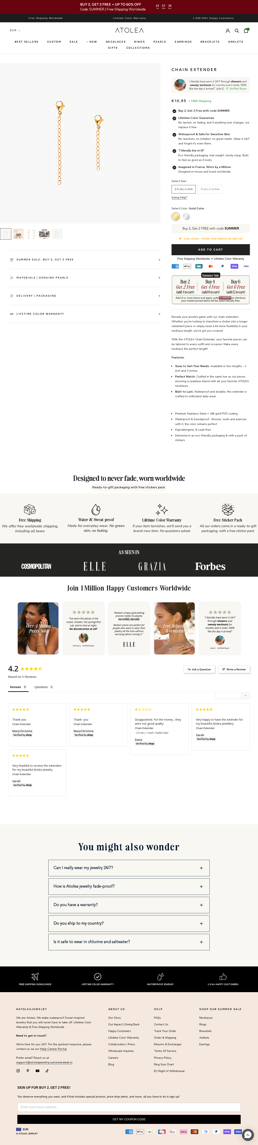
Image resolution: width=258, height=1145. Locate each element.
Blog (111, 1064)
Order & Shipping (165, 1038)
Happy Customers (119, 1031)
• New (92, 41)
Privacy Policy (162, 1058)
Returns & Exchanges (168, 1044)
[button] (129, 868)
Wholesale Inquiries (121, 1051)
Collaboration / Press (121, 1044)
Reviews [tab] (15, 687)
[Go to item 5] (57, 234)
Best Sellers (27, 41)
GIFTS (113, 47)
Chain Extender (21, 724)
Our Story (114, 1018)
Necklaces (116, 41)
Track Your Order (165, 1031)
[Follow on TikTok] (47, 1071)
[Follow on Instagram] (18, 1071)
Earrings (183, 41)
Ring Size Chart (164, 1064)
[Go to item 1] (5, 234)
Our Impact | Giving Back (123, 1024)
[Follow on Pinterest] (28, 1071)
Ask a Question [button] (201, 669)
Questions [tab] (41, 687)
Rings (202, 1024)
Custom (54, 41)
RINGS (139, 41)
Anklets (235, 41)
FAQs (157, 1018)
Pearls (159, 41)
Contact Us (161, 1024)
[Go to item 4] (44, 234)
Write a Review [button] (236, 669)
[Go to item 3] (31, 234)
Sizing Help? (179, 197)
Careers (113, 1058)
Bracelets (210, 41)
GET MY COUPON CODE (129, 1119)
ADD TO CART (210, 249)
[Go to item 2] (18, 234)
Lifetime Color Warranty (123, 1038)
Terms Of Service (165, 1051)
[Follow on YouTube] (37, 1071)
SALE (74, 41)
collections (138, 47)
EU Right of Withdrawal (169, 1071)
